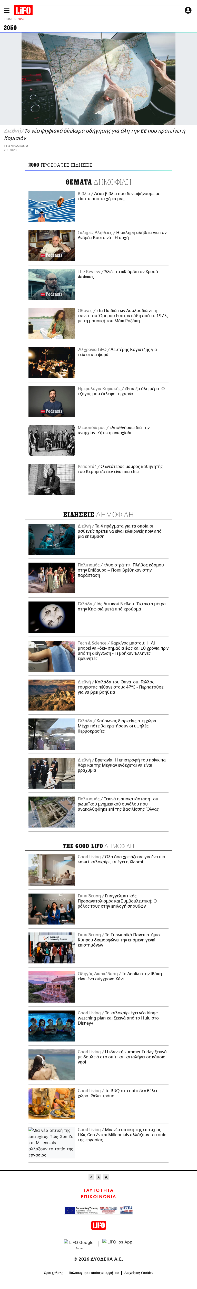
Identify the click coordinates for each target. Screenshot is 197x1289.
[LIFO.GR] (23, 11)
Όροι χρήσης (53, 1273)
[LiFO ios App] (117, 1244)
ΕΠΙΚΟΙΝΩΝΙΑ (98, 1196)
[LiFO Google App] (79, 1244)
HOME (8, 19)
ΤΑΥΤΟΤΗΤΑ (98, 1190)
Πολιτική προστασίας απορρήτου (94, 1273)
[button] (6, 10)
